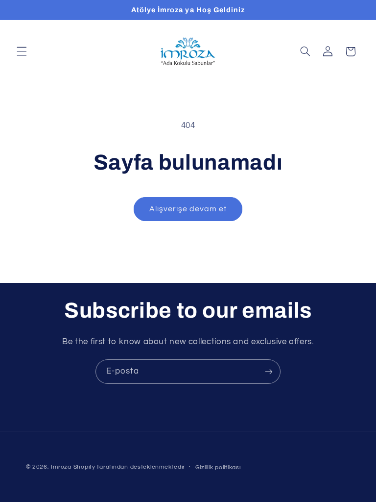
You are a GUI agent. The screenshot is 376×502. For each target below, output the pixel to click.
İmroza (61, 467)
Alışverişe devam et (188, 209)
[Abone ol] (269, 371)
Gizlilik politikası (218, 467)
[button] (21, 51)
